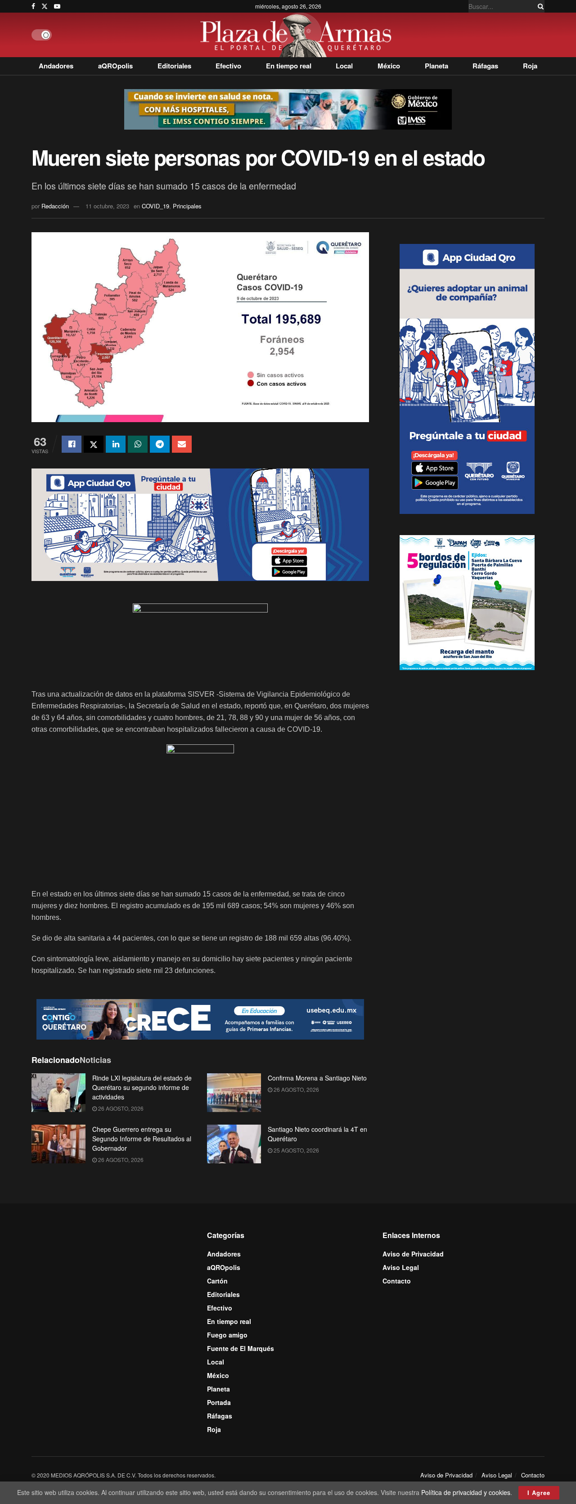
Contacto (396, 1280)
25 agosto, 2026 (295, 1150)
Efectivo (228, 66)
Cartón (217, 1280)
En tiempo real (288, 66)
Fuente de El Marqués (240, 1348)
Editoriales (174, 66)
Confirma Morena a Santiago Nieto (317, 1077)
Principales (187, 206)
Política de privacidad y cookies (465, 1492)
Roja (530, 66)
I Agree (538, 1492)
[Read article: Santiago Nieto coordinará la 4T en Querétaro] (234, 1144)
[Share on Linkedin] (116, 444)
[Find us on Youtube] (57, 6)
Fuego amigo (227, 1334)
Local (344, 66)
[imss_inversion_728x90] (288, 108)
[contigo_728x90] (200, 1017)
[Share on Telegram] (160, 444)
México (389, 66)
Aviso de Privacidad (413, 1253)
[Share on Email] (182, 444)
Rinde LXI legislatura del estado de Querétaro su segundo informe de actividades (142, 1087)
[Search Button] (539, 6)
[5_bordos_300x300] (467, 601)
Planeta (436, 66)
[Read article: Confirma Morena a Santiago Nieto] (234, 1092)
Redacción (55, 206)
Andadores (56, 66)
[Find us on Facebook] (33, 6)
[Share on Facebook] (71, 444)
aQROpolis (115, 66)
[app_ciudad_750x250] (200, 523)
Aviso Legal (400, 1267)
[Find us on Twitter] (44, 6)
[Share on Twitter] (94, 444)
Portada (219, 1402)
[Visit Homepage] (298, 35)
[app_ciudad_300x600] (467, 377)
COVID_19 (155, 206)
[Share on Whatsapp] (138, 444)
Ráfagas (485, 66)
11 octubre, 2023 (107, 206)
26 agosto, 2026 (120, 1108)
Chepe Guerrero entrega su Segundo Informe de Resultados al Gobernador (141, 1139)
